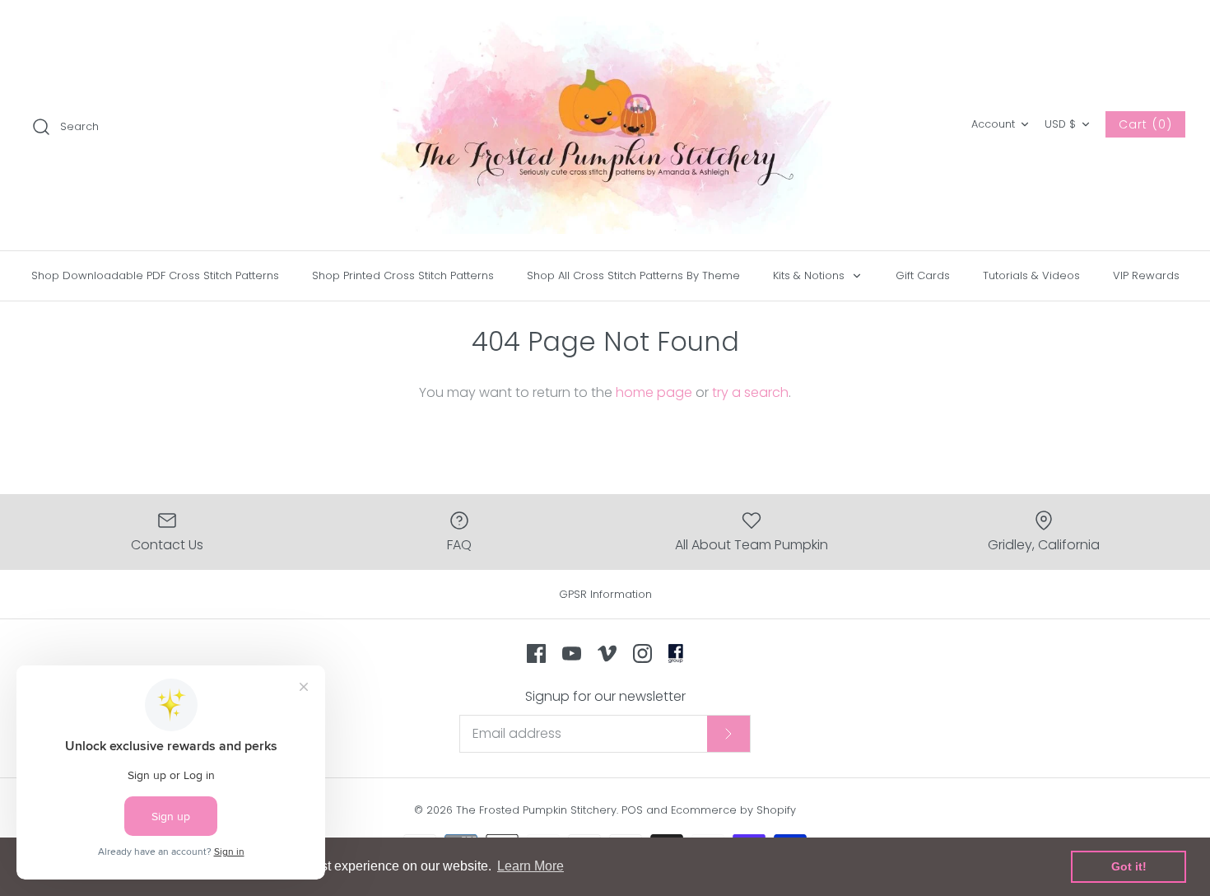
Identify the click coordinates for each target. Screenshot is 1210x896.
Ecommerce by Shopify (733, 810)
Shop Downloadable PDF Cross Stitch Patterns (155, 275)
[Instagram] (642, 653)
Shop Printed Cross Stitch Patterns (403, 275)
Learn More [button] (530, 866)
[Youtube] (571, 653)
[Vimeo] (607, 653)
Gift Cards (923, 275)
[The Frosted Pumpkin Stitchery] (605, 125)
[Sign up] (728, 734)
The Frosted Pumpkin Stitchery (536, 810)
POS (632, 810)
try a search (750, 392)
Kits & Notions (810, 275)
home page (654, 392)
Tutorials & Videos (1031, 275)
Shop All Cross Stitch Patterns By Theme (633, 275)
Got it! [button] (1129, 866)
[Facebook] (536, 653)
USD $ (1060, 124)
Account (993, 124)
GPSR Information (605, 594)
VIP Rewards (1146, 275)
